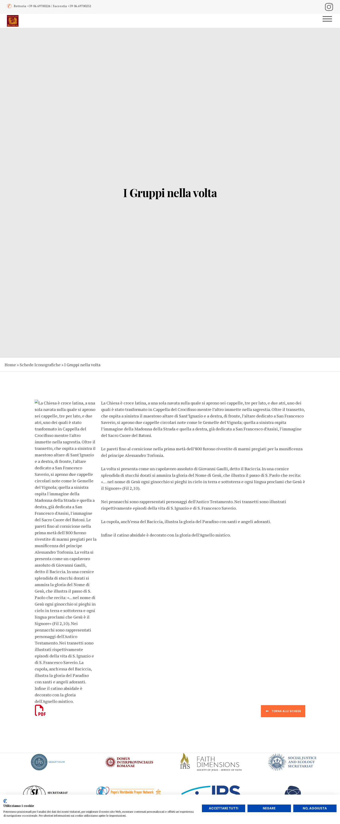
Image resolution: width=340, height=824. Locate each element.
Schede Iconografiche (40, 364)
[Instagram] (329, 7)
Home (10, 364)
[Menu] (329, 21)
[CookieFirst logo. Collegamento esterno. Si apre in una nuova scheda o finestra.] (5, 801)
